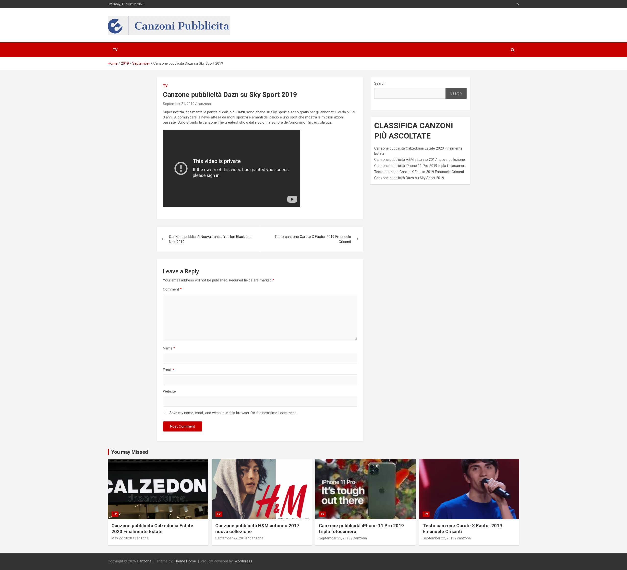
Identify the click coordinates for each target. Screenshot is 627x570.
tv (518, 4)
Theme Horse (185, 561)
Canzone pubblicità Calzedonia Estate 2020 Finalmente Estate (152, 529)
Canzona (144, 561)
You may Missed (129, 452)
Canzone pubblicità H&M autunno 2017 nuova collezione (419, 159)
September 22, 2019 (231, 538)
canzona (204, 104)
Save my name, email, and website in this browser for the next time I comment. (233, 413)
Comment (172, 289)
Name (169, 348)
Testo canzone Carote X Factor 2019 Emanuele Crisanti (313, 239)
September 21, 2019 (178, 104)
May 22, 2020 (121, 538)
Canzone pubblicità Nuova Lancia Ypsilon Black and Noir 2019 (210, 239)
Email (168, 370)
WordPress (243, 561)
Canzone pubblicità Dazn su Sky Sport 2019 (409, 178)
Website (169, 391)
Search (380, 83)
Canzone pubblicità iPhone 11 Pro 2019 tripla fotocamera (420, 165)
